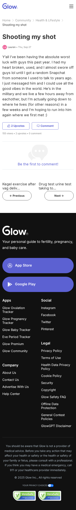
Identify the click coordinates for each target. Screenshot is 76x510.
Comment (47, 125)
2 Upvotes (18, 125)
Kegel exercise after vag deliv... (19, 186)
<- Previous (17, 195)
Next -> (59, 195)
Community (23, 20)
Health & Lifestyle (48, 20)
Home (6, 20)
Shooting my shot (14, 25)
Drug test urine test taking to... (55, 186)
